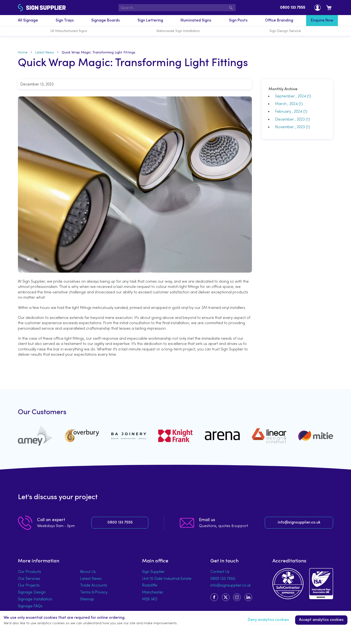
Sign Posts (238, 20)
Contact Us (219, 571)
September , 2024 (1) (291, 96)
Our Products (29, 571)
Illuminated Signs (196, 20)
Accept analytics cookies (321, 620)
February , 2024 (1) (289, 111)
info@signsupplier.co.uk (299, 522)
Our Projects (29, 585)
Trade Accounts (93, 585)
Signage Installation (35, 599)
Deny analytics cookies (268, 620)
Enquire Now (322, 20)
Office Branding (279, 20)
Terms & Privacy (93, 592)
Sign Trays (65, 20)
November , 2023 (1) (291, 126)
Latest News (44, 52)
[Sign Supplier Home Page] (30, 7)
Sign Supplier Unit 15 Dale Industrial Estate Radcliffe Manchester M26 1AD (166, 585)
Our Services (29, 578)
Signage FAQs (30, 605)
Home (22, 52)
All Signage (28, 20)
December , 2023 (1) (291, 119)
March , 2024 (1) (287, 103)
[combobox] (177, 7)
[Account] (317, 7)
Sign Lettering (150, 20)
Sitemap (87, 599)
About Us (88, 571)
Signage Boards (105, 20)
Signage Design (32, 592)
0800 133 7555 (292, 8)
